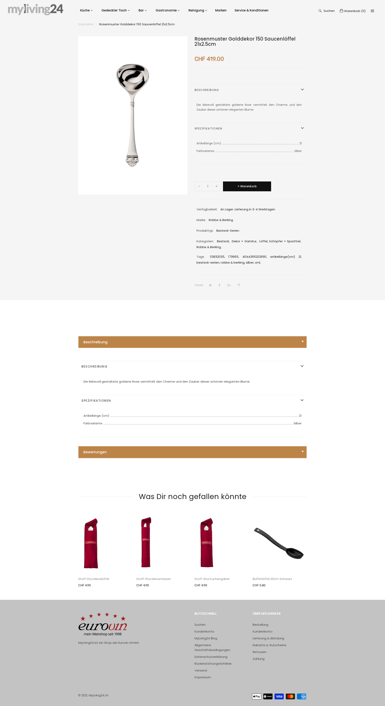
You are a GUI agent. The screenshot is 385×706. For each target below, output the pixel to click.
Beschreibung (95, 342)
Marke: (201, 220)
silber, (250, 262)
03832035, (217, 257)
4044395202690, (254, 257)
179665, (233, 257)
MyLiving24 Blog (206, 638)
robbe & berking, (233, 262)
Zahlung (258, 659)
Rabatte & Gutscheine (269, 645)
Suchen (329, 10)
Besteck (223, 241)
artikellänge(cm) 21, (286, 257)
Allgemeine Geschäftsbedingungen (212, 647)
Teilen (199, 285)
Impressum (203, 677)
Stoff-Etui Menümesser (153, 579)
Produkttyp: (205, 230)
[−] (199, 187)
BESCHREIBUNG (207, 90)
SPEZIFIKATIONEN (208, 128)
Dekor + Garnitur (244, 241)
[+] (217, 187)
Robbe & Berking (209, 247)
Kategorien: (205, 241)
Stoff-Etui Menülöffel (93, 579)
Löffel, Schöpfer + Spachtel (280, 241)
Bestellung (260, 624)
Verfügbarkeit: (207, 209)
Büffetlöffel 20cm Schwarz (272, 579)
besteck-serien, (208, 262)
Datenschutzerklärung (211, 657)
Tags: (201, 257)
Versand (201, 670)
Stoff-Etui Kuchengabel (212, 579)
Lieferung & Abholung (268, 638)
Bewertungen (95, 452)
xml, (258, 262)
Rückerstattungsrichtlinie (213, 663)
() (355, 11)
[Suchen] (372, 10)
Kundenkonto (204, 631)
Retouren (259, 652)
